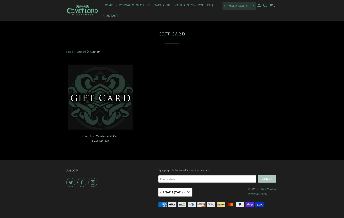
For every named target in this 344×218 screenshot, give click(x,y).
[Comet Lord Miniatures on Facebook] (82, 182)
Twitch (197, 5)
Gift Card (82, 51)
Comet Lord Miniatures (266, 189)
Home (108, 5)
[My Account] (259, 5)
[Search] (265, 5)
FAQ (210, 5)
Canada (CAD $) (236, 6)
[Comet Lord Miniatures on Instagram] (94, 182)
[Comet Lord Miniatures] (82, 10)
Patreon (182, 5)
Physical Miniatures (133, 5)
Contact (110, 15)
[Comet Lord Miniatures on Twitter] (71, 182)
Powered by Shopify (257, 194)
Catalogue (163, 5)
